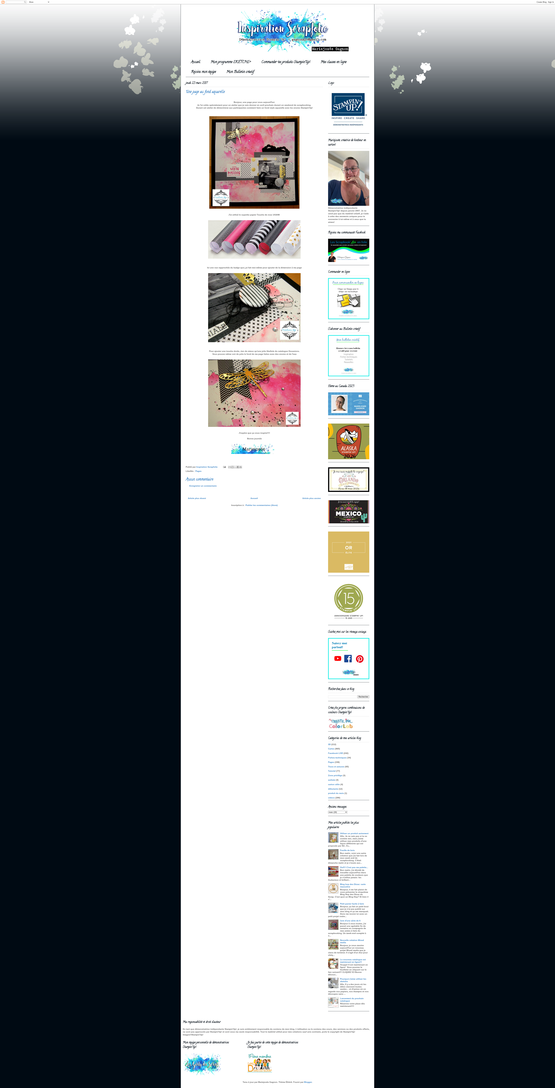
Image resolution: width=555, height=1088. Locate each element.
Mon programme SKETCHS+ (231, 62)
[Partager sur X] (235, 467)
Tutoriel (332, 771)
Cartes (331, 749)
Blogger (308, 1082)
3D (329, 744)
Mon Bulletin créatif (240, 72)
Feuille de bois (347, 850)
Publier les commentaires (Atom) (262, 505)
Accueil (195, 62)
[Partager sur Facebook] (237, 467)
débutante (333, 789)
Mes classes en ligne (333, 62)
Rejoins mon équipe (203, 72)
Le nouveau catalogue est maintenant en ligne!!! (353, 960)
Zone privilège (335, 775)
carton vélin (334, 784)
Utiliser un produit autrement (354, 833)
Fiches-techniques (337, 757)
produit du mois (336, 793)
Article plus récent (197, 498)
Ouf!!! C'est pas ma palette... (354, 867)
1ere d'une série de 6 (350, 921)
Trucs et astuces (336, 766)
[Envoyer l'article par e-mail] (224, 467)
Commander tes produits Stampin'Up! (285, 62)
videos (331, 798)
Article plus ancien (311, 498)
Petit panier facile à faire (352, 904)
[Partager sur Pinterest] (240, 467)
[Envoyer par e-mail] (229, 467)
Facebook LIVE (335, 753)
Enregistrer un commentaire (203, 486)
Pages (198, 471)
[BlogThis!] (232, 467)
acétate (331, 780)
